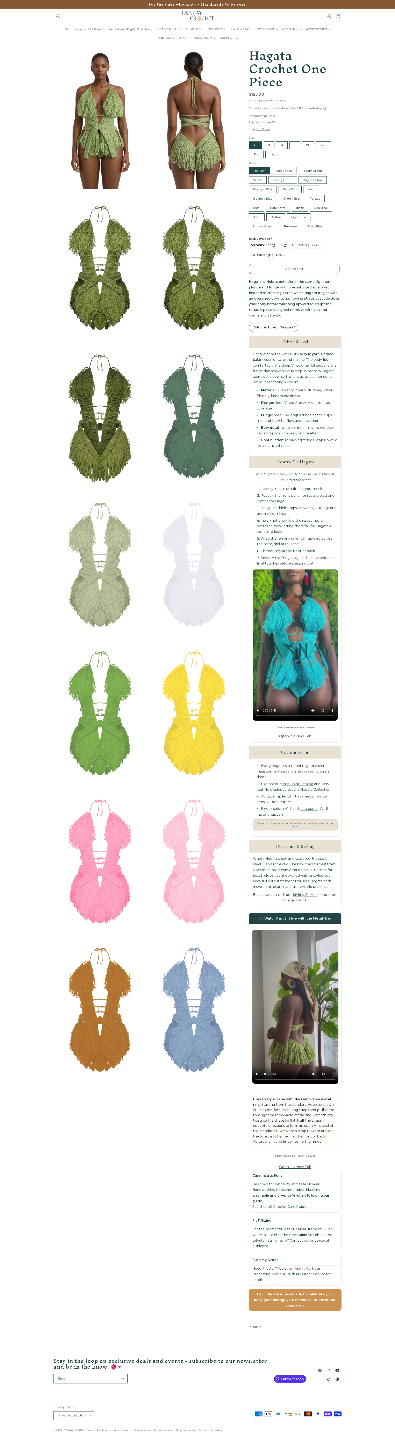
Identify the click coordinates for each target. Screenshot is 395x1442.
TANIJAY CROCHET (74, 1430)
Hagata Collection (315, 790)
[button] (58, 16)
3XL (256, 154)
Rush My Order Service (306, 1274)
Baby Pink (290, 189)
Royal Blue (315, 226)
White (257, 180)
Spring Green (283, 180)
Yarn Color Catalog (297, 784)
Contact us (299, 1240)
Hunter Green (263, 226)
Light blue (298, 217)
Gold (311, 189)
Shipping (254, 100)
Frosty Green (312, 171)
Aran (256, 217)
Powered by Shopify (98, 1430)
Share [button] (257, 1327)
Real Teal (321, 208)
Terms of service (163, 1430)
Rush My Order (265, 1260)
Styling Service (305, 895)
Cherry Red (291, 198)
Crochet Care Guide (289, 1207)
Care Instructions (267, 1175)
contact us (309, 809)
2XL (323, 145)
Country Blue (263, 198)
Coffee (276, 217)
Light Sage (284, 171)
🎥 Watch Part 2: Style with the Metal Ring (295, 918)
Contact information (211, 1430)
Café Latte (278, 208)
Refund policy (122, 1430)
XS (255, 145)
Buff (256, 208)
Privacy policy (142, 1430)
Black (300, 208)
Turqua (315, 198)
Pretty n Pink (262, 189)
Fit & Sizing (261, 1220)
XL (308, 145)
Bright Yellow (312, 180)
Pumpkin (290, 226)
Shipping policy (185, 1430)
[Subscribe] (122, 1378)
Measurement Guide (315, 1229)
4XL (273, 154)
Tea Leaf (259, 171)
